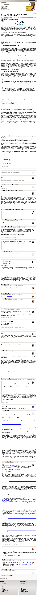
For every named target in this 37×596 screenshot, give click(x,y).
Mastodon (13, 227)
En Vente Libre (4, 588)
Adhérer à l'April (5, 163)
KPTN (4, 309)
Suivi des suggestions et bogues (25, 587)
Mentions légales (23, 583)
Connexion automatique (4, 6)
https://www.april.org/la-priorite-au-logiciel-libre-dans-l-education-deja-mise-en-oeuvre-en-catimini (19, 501)
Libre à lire (5, 159)
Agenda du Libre (4, 583)
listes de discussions (6, 158)
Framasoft (3, 589)
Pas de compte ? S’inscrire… (5, 9)
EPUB (7, 166)
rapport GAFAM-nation (5, 535)
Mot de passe (2, 5)
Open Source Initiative (5, 592)
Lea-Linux (3, 591)
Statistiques (22, 590)
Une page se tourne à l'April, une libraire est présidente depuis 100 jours (14, 14)
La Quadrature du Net (5, 590)
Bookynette (5, 17)
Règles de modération (23, 589)
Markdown (3, 166)
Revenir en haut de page (3, 578)
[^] (1, 190)
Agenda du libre (5, 160)
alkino (4, 570)
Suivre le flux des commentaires (7, 575)
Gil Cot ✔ (5, 227)
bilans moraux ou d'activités (10, 466)
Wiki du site (22, 588)
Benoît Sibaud (29, 17)
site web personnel (9, 17)
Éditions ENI (3, 587)
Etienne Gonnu (6, 411)
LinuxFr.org (30, 6)
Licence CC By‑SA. (5, 18)
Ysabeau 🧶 (5, 379)
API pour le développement (24, 591)
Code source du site (23, 592)
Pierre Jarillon (24, 17)
